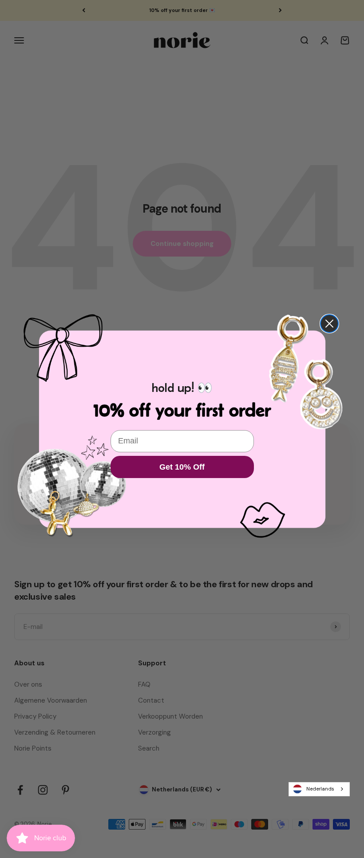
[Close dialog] (329, 323)
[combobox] (319, 789)
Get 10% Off (182, 467)
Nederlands (320, 789)
